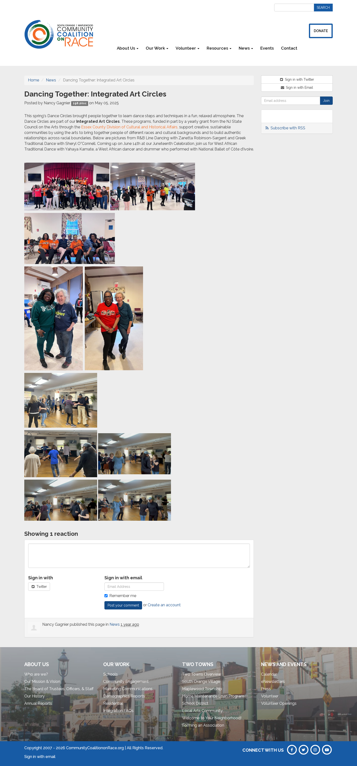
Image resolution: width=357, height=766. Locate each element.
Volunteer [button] (186, 48)
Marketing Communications (128, 689)
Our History (34, 696)
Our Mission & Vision (42, 681)
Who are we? (36, 674)
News (51, 80)
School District (195, 703)
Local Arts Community (202, 710)
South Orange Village (201, 681)
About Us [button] (126, 48)
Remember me (122, 595)
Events (267, 48)
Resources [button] (218, 48)
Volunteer (269, 696)
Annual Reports (38, 703)
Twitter (41, 587)
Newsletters (317, 48)
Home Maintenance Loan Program (213, 696)
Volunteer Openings (279, 703)
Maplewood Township (202, 689)
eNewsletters (273, 681)
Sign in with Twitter (299, 79)
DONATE (321, 31)
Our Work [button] (156, 48)
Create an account (164, 605)
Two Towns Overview (201, 674)
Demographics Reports (124, 696)
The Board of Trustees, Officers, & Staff (59, 689)
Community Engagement (126, 681)
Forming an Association (203, 725)
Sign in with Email (299, 87)
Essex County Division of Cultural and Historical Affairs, (129, 127)
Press (266, 689)
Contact (289, 48)
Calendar (269, 674)
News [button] (245, 48)
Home (33, 80)
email (50, 756)
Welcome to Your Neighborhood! (211, 718)
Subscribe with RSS (288, 128)
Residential (113, 703)
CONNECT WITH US (263, 750)
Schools (110, 674)
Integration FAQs (118, 710)
